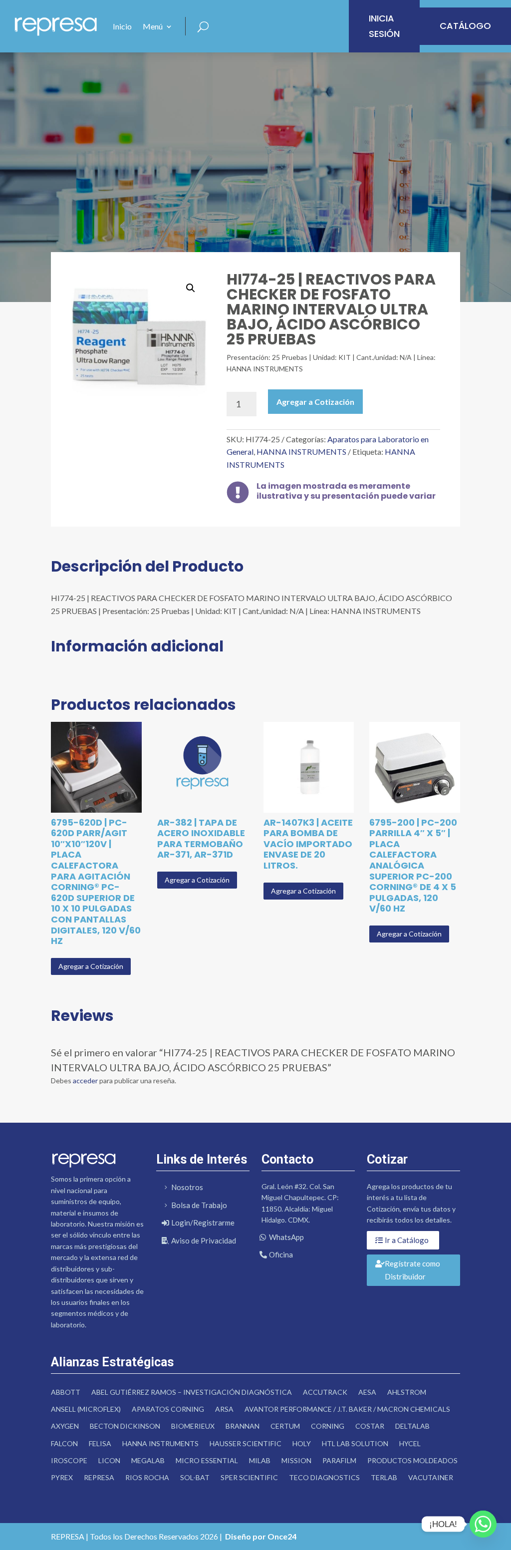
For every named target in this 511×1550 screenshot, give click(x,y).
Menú (153, 26)
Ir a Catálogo (407, 1240)
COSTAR (369, 1426)
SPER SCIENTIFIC (249, 1477)
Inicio (122, 26)
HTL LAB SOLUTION (355, 1443)
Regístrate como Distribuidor (412, 1270)
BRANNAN (242, 1426)
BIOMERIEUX (193, 1426)
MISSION (296, 1460)
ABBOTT (65, 1392)
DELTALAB (412, 1426)
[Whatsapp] (483, 1524)
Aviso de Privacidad (203, 1240)
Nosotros (187, 1187)
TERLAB (384, 1477)
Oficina (281, 1254)
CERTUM (285, 1426)
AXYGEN (65, 1426)
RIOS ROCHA (147, 1477)
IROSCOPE (69, 1460)
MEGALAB (148, 1460)
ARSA (224, 1409)
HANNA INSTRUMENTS (301, 451)
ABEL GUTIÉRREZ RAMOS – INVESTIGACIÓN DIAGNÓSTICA (191, 1392)
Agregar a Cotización (315, 401)
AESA (367, 1392)
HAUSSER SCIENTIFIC (245, 1443)
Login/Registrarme (203, 1222)
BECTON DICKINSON (125, 1426)
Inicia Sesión (384, 26)
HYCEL (410, 1443)
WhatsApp (286, 1237)
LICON (109, 1460)
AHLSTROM (406, 1392)
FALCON (64, 1443)
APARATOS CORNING (168, 1409)
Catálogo (465, 25)
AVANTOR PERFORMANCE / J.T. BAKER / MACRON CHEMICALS (347, 1409)
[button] (191, 288)
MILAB (259, 1460)
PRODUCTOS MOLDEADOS (412, 1460)
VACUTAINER (430, 1477)
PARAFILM (339, 1460)
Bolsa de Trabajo (199, 1205)
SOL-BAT (195, 1477)
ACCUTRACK (325, 1392)
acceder (85, 1080)
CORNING (327, 1426)
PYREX (62, 1477)
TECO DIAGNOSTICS (324, 1477)
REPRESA (99, 1477)
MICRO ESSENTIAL (207, 1460)
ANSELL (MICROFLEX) (86, 1409)
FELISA (100, 1443)
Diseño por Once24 (260, 1536)
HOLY (301, 1443)
